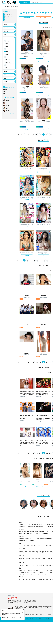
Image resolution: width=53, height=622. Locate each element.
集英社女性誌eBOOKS (24, 533)
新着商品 (5, 89)
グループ (35, 565)
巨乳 (7, 43)
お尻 (7, 46)
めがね (44, 546)
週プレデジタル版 (9, 16)
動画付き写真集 (40, 538)
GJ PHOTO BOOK (41, 531)
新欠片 (33, 526)
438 (50, 362)
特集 (4, 93)
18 (50, 134)
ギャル (7, 67)
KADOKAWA (33, 524)
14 (36, 134)
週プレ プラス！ (8, 18)
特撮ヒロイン (23, 574)
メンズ (42, 579)
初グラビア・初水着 (32, 579)
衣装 (5, 34)
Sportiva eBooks (44, 533)
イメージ (6, 71)
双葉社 (45, 526)
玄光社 (48, 524)
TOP (3, 6)
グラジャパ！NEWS (9, 20)
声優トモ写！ (22, 540)
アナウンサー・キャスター (45, 572)
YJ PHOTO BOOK (33, 531)
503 (37, 453)
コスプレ (23, 546)
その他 (5, 81)
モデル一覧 (12, 113)
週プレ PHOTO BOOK (24, 531)
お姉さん (30, 558)
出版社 (5, 24)
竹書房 (25, 526)
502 (33, 453)
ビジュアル (6, 38)
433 (33, 362)
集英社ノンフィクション (34, 533)
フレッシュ (8, 59)
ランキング (5, 91)
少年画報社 (21, 526)
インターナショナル (9, 64)
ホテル (42, 565)
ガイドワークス (27, 524)
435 (40, 362)
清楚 (31, 560)
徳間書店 (30, 526)
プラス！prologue (32, 538)
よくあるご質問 (49, 614)
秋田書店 (21, 524)
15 (40, 134)
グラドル (23, 570)
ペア (21, 565)
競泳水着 (37, 546)
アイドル (32, 570)
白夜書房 (41, 526)
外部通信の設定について (40, 614)
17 (46, 134)
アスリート (48, 574)
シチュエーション (8, 74)
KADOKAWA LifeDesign (42, 524)
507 (50, 453)
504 (40, 453)
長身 (7, 54)
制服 (30, 546)
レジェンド (33, 574)
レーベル (6, 27)
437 (47, 362)
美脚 (7, 51)
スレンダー (8, 41)
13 (33, 134)
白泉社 (37, 526)
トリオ (28, 565)
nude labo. (32, 540)
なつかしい (46, 558)
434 (37, 362)
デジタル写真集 (8, 14)
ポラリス (27, 540)
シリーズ (6, 31)
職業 (5, 78)
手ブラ (22, 579)
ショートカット (8, 49)
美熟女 (38, 558)
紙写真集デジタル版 (23, 538)
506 (47, 453)
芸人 (40, 574)
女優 (39, 570)
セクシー (23, 560)
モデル (46, 570)
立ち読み (27, 61)
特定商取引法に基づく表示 (29, 614)
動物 (49, 579)
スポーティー (8, 62)
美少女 (22, 558)
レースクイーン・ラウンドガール (28, 572)
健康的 (7, 57)
